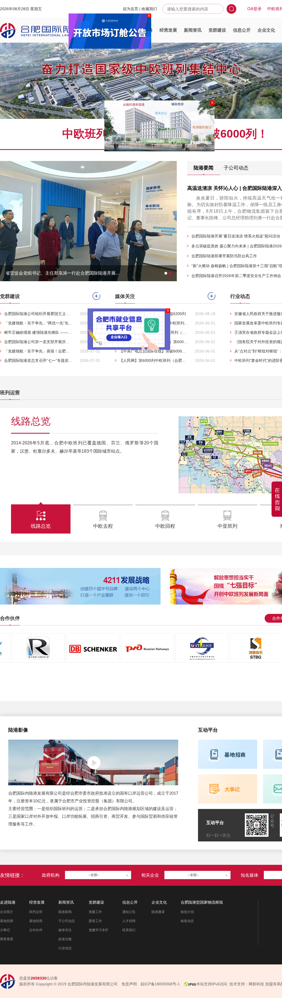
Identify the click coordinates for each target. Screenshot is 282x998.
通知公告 (128, 912)
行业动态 (65, 948)
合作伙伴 (35, 930)
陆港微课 (158, 912)
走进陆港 (144, 30)
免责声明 (129, 984)
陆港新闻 (65, 912)
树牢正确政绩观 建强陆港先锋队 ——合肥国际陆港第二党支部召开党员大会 (38, 332)
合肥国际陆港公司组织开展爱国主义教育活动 (38, 313)
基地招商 (6, 921)
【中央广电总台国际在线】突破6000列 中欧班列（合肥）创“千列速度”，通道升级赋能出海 (153, 351)
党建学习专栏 (99, 930)
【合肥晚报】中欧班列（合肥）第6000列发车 (153, 342)
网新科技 (256, 984)
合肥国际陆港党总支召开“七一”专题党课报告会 (38, 360)
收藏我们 (149, 9)
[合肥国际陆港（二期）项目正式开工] (88, 163)
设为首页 (130, 9)
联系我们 (128, 930)
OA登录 (254, 8)
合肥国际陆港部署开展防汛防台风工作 (224, 256)
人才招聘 (128, 921)
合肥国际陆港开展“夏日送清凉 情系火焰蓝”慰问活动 (235, 236)
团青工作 (95, 921)
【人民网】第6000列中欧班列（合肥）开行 (153, 360)
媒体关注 (65, 930)
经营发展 (168, 30)
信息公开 (242, 30)
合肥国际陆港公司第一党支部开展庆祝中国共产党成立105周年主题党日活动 (38, 342)
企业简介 (6, 912)
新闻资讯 (193, 30)
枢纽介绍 (187, 912)
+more (96, 296)
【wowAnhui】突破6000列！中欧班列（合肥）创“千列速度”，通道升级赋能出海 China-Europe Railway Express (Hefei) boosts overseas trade (153, 323)
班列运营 (35, 912)
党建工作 (95, 912)
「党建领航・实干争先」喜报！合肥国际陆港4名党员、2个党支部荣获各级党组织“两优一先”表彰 (38, 351)
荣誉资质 (6, 939)
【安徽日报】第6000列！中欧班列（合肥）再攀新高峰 (153, 332)
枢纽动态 (187, 921)
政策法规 (65, 939)
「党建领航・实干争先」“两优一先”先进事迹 (38, 323)
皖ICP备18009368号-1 (160, 984)
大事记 (5, 930)
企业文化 (266, 30)
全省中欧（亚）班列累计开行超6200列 (152, 313)
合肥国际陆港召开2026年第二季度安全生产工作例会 (236, 276)
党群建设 (217, 30)
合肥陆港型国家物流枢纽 (202, 902)
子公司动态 (66, 921)
